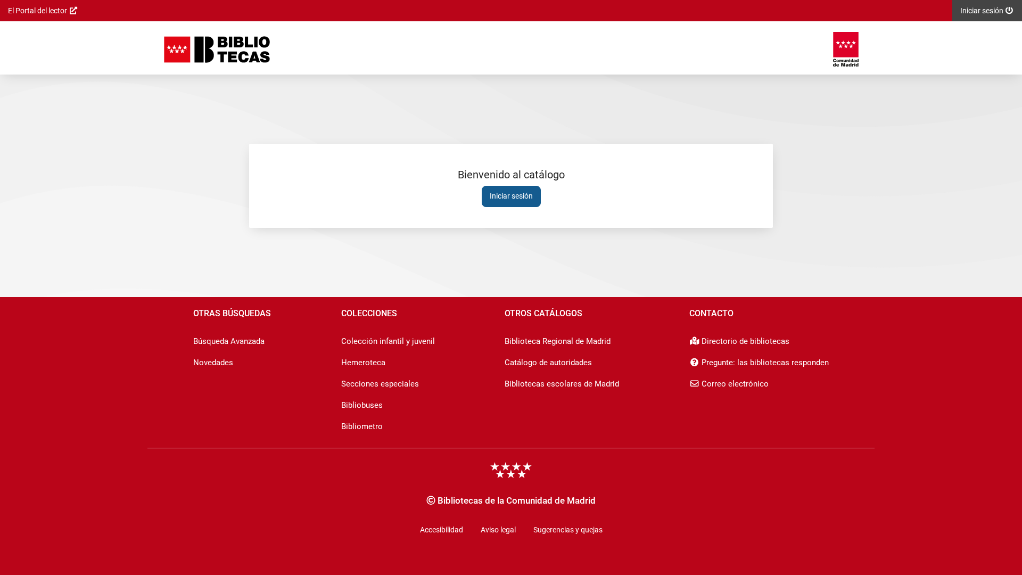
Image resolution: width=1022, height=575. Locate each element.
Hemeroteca (363, 362)
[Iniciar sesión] (217, 49)
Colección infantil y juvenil (388, 341)
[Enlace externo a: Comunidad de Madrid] (846, 49)
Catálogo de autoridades (548, 362)
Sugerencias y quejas (568, 529)
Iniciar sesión (511, 196)
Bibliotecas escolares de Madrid (562, 384)
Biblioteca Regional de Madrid (558, 341)
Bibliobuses (362, 405)
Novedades (213, 362)
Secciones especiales (380, 384)
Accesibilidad (441, 529)
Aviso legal (498, 529)
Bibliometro (362, 426)
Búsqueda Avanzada (229, 341)
